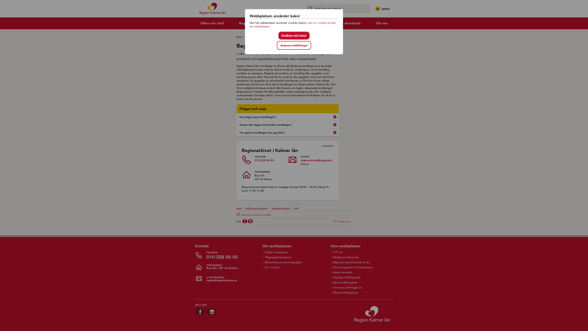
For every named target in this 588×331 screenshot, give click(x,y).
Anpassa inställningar (294, 45)
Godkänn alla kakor (294, 35)
